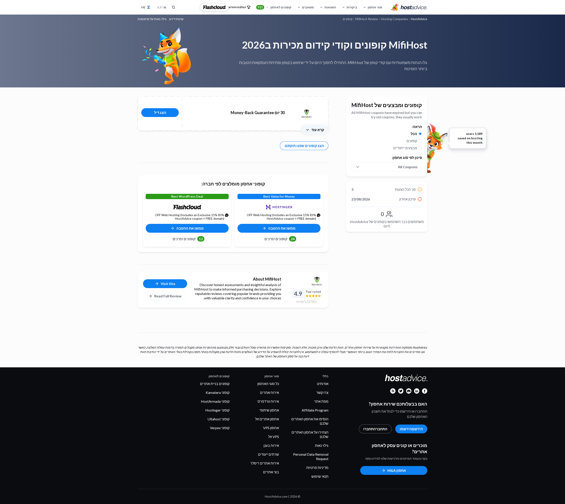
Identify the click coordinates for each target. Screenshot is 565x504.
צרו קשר (322, 392)
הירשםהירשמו (411, 429)
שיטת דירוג (176, 19)
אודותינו (322, 383)
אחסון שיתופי (269, 410)
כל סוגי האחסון (268, 383)
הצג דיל (160, 112)
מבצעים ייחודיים (405, 148)
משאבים (308, 7)
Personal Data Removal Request (310, 456)
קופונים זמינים (279, 239)
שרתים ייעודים (268, 454)
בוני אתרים (271, 472)
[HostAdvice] (409, 7)
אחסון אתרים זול (267, 419)
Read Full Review (168, 296)
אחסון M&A (396, 470)
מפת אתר (321, 401)
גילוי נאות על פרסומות (152, 19)
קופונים (412, 141)
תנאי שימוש (319, 476)
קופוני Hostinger (217, 410)
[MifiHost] (306, 281)
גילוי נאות (321, 445)
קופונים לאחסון (274, 7)
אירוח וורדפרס (268, 401)
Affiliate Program (315, 410)
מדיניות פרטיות (317, 467)
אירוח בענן (271, 445)
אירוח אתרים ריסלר (264, 463)
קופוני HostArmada (215, 401)
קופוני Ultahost (218, 419)
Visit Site (168, 283)
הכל (414, 134)
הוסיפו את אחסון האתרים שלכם (309, 421)
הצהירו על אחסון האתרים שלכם (310, 434)
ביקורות (352, 7)
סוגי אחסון (375, 7)
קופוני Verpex (220, 428)
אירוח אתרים (269, 392)
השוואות (330, 7)
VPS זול (273, 436)
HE (143, 7)
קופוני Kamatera (218, 392)
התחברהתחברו (375, 429)
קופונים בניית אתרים (215, 383)
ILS (161, 7)
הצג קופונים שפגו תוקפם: (304, 145)
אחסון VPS (271, 428)
